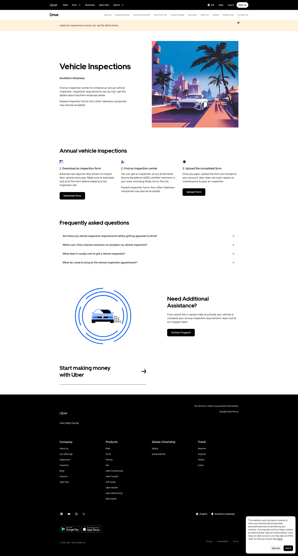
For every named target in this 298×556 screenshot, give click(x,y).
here (280, 539)
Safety (216, 15)
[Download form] (61, 162)
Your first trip (160, 15)
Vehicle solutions (141, 15)
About (116, 5)
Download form (72, 195)
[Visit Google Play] (70, 529)
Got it (288, 548)
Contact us (242, 15)
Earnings (192, 15)
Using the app (177, 15)
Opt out (276, 548)
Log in (231, 5)
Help (221, 5)
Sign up (242, 5)
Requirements (122, 15)
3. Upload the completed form (202, 168)
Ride (65, 5)
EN (212, 5)
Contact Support (181, 332)
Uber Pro (204, 15)
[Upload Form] (184, 162)
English (203, 514)
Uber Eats (104, 5)
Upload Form (193, 192)
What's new (228, 15)
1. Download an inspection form (80, 168)
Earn (74, 5)
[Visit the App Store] (91, 529)
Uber (54, 5)
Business (90, 5)
